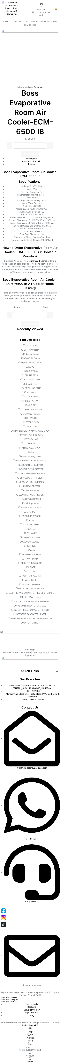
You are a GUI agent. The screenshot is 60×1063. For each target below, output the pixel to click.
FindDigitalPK (31, 1025)
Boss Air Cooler (35, 87)
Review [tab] (31, 164)
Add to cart (30, 154)
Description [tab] (31, 158)
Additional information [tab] (32, 161)
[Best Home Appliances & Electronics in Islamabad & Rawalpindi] (12, 8)
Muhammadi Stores (38, 261)
